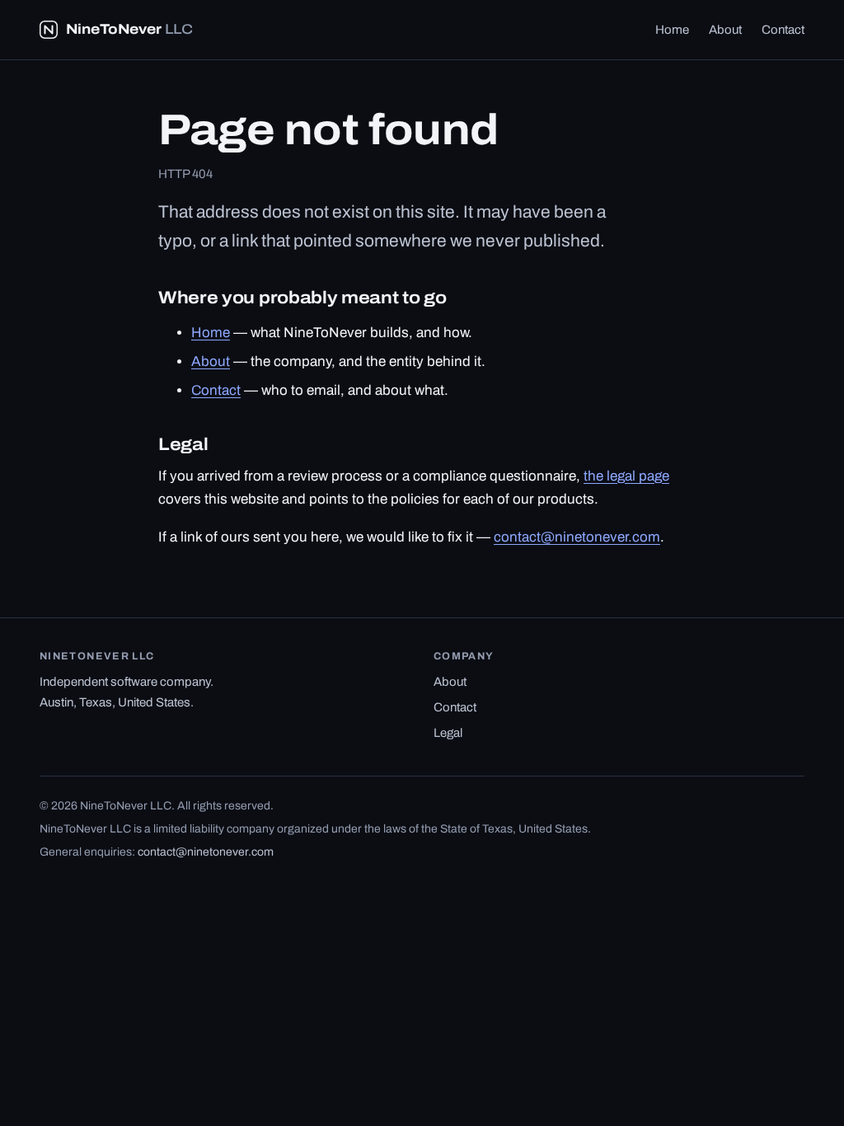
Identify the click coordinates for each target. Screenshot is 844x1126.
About (725, 29)
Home (672, 29)
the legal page (626, 476)
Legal (448, 732)
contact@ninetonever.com (577, 537)
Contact (783, 29)
